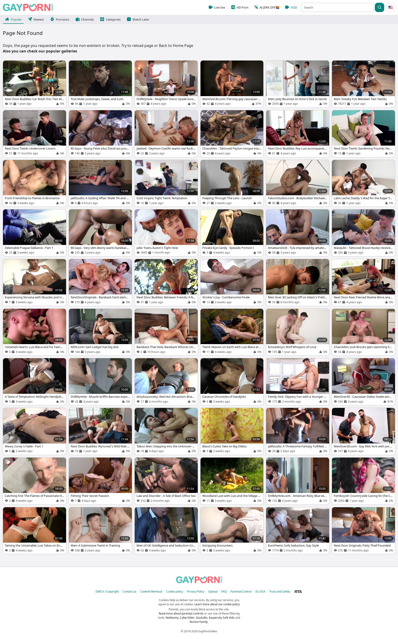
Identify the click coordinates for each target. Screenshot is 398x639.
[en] (390, 7)
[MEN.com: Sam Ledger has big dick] (100, 332)
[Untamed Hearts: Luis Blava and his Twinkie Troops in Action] (34, 332)
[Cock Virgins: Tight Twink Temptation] (166, 183)
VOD (294, 7)
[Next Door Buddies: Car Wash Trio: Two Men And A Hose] (34, 84)
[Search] (379, 7)
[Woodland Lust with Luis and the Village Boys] (232, 481)
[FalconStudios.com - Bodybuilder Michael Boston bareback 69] (297, 183)
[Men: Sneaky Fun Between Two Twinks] (363, 84)
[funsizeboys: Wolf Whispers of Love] (297, 332)
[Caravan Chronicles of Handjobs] (232, 381)
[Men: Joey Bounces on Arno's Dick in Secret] (297, 84)
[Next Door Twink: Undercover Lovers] (34, 133)
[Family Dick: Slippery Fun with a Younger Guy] (297, 381)
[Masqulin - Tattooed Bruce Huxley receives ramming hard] (363, 232)
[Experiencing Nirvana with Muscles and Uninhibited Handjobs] (34, 282)
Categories (113, 19)
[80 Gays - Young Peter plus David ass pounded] (100, 133)
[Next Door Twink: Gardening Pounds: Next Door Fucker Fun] (363, 133)
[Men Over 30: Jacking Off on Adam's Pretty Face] (297, 282)
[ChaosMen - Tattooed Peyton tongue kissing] (232, 133)
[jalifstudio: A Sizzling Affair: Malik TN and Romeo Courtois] (100, 183)
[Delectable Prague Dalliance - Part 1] (34, 232)
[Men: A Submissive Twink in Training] (100, 530)
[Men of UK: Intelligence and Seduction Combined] (166, 530)
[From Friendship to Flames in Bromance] (34, 183)
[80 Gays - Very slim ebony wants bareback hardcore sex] (100, 232)
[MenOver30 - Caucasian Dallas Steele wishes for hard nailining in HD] (363, 381)
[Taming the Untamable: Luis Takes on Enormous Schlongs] (34, 530)
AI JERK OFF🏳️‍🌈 (269, 7)
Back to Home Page (176, 45)
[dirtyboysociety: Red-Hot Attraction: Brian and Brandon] (166, 381)
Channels (87, 19)
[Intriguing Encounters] (232, 530)
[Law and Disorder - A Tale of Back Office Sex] (166, 481)
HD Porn (242, 7)
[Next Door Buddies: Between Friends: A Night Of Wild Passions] (166, 282)
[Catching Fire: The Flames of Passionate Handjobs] (34, 481)
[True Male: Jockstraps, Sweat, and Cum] (100, 84)
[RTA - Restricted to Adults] (298, 591)
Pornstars (62, 19)
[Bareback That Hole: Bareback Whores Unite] (166, 332)
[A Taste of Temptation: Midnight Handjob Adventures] (34, 381)
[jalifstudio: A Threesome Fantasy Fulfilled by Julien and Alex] (297, 431)
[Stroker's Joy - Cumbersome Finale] (232, 282)
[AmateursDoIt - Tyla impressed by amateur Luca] (297, 232)
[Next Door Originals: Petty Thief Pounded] (363, 530)
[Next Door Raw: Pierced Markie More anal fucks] (363, 282)
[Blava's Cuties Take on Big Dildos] (232, 431)
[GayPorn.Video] (28, 7)
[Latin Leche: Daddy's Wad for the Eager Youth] (363, 183)
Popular (16, 19)
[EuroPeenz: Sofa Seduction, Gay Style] (297, 530)
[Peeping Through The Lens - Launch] (232, 183)
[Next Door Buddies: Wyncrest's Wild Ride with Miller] (100, 431)
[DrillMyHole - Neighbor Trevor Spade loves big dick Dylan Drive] (166, 84)
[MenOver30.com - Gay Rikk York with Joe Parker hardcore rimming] (363, 431)
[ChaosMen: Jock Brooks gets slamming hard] (363, 332)
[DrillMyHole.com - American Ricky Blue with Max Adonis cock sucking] (297, 481)
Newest (38, 19)
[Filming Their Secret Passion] (100, 481)
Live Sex (219, 7)
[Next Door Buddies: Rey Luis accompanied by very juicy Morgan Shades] (297, 133)
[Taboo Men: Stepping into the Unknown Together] (166, 431)
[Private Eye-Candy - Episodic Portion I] (232, 232)
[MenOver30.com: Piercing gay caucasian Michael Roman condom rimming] (232, 84)
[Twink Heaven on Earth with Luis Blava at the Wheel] (232, 332)
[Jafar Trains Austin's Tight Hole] (166, 232)
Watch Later (141, 19)
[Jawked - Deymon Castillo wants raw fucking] (166, 133)
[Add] (9, 66)
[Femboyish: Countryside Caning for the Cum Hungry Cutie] (363, 481)
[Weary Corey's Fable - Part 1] (34, 431)
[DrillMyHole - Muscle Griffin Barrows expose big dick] (100, 381)
